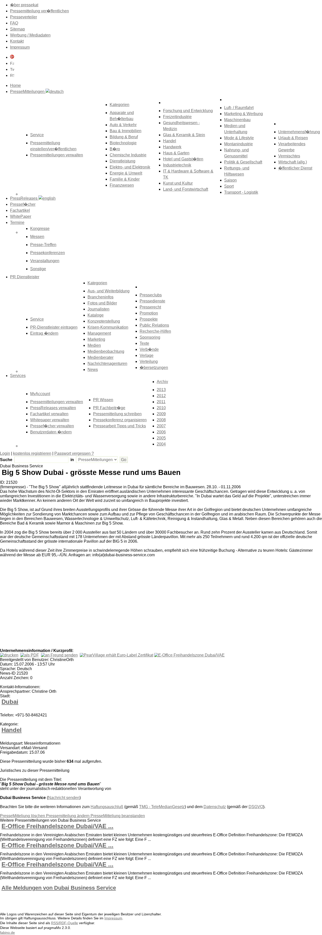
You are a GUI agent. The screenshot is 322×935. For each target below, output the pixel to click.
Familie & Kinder (125, 179)
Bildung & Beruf (124, 137)
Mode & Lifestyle (239, 138)
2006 (161, 432)
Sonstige (38, 269)
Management (99, 333)
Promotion (149, 313)
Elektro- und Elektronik (130, 167)
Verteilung (149, 361)
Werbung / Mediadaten (30, 35)
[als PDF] (29, 655)
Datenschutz (215, 807)
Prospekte (149, 319)
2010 (161, 408)
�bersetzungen (154, 367)
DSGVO (256, 807)
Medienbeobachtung (106, 351)
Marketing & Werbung (243, 114)
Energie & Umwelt (126, 173)
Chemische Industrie (128, 155)
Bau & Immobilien (125, 131)
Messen (37, 236)
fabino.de (7, 932)
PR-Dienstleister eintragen (53, 327)
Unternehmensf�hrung (299, 132)
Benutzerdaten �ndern (51, 432)
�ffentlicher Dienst (295, 168)
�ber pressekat (24, 5)
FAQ (14, 23)
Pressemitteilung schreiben (117, 414)
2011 (161, 402)
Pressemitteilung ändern (68, 816)
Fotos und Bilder (102, 303)
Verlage (146, 355)
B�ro (115, 149)
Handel (169, 141)
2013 (161, 390)
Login (5, 453)
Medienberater (100, 357)
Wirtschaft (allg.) (292, 162)
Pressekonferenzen (47, 253)
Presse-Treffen (43, 245)
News (93, 369)
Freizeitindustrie (177, 117)
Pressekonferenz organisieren (120, 420)
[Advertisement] (75, 610)
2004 (161, 444)
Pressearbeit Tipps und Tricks (119, 426)
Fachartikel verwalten (49, 414)
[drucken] (9, 655)
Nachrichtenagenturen (107, 363)
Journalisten (98, 309)
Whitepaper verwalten (49, 420)
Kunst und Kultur (178, 183)
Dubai (10, 701)
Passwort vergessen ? (74, 453)
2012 (161, 396)
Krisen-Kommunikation (108, 327)
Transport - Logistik (241, 192)
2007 (161, 426)
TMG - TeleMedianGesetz (162, 807)
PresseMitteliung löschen (23, 816)
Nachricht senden (63, 797)
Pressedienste (152, 301)
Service (37, 319)
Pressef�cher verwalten (52, 426)
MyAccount (40, 394)
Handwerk (172, 147)
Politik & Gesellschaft (243, 162)
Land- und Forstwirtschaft (185, 189)
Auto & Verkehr (123, 125)
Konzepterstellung (104, 321)
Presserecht (150, 307)
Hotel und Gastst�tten (183, 159)
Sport (229, 186)
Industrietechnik (177, 165)
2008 (161, 420)
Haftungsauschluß (107, 807)
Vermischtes (289, 156)
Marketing (96, 339)
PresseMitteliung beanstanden (118, 816)
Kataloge (96, 315)
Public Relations (154, 325)
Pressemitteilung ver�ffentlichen (39, 11)
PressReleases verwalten (53, 408)
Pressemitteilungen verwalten (56, 155)
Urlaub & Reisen (293, 138)
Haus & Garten (176, 153)
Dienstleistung (122, 161)
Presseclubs (151, 295)
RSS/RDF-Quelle (64, 923)
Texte (144, 343)
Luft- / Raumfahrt (239, 108)
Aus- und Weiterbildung (109, 291)
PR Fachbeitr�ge (109, 408)
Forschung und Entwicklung (188, 111)
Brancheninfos (100, 297)
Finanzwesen (122, 185)
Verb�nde (149, 349)
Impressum (20, 47)
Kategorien (119, 104)
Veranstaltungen (44, 261)
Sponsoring (150, 337)
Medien (94, 345)
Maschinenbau (237, 120)
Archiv (162, 381)
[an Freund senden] (59, 655)
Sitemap (17, 29)
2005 (161, 438)
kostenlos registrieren (32, 453)
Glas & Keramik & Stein (184, 135)
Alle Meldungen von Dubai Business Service (59, 888)
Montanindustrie (238, 144)
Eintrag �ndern (44, 333)
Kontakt (17, 41)
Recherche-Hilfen (155, 331)
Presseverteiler (23, 17)
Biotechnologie (123, 143)
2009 (161, 414)
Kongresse (40, 228)
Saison (230, 180)
